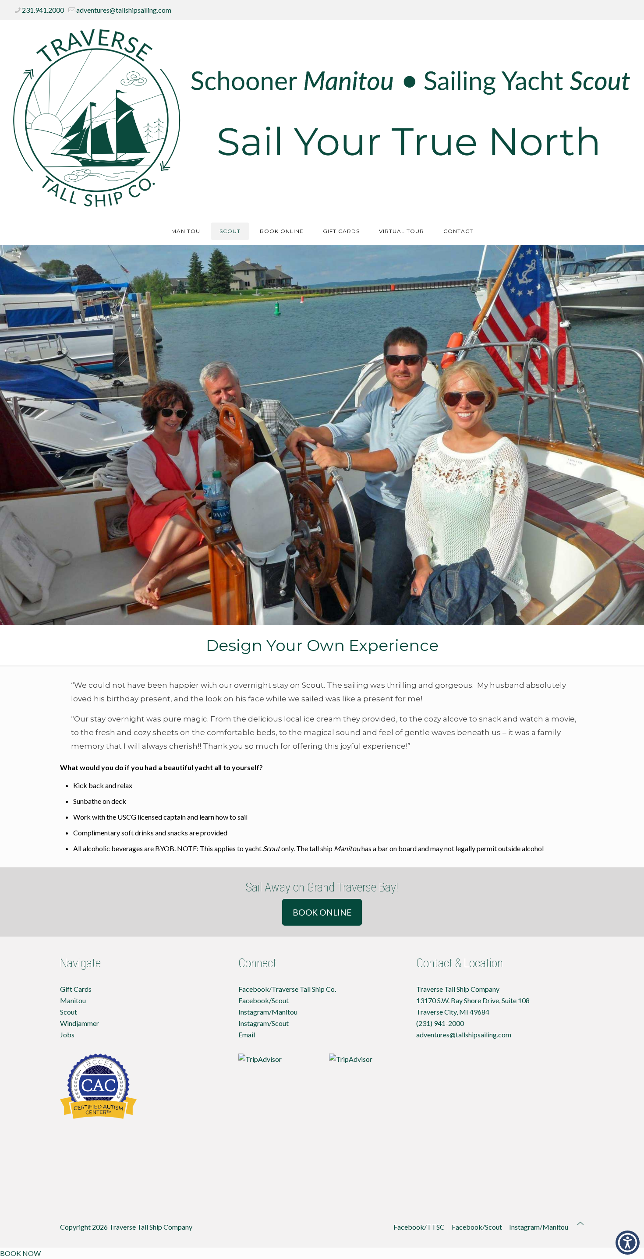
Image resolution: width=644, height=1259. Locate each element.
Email (246, 1034)
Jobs (67, 1034)
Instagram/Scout (263, 1023)
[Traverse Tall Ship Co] (322, 119)
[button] (628, 1243)
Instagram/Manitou (267, 1012)
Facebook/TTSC (419, 1227)
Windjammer (79, 1023)
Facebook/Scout (263, 1000)
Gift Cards (76, 989)
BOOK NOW (20, 1253)
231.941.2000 (43, 10)
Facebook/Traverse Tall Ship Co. (287, 989)
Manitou (73, 1000)
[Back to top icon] (580, 1223)
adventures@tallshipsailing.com (123, 10)
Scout (68, 1012)
